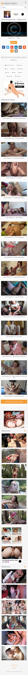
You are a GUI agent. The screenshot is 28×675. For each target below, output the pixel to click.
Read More (13, 60)
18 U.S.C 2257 (14, 665)
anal (7, 69)
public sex (10, 76)
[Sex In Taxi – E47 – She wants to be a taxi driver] (14, 622)
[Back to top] (26, 672)
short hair (18, 76)
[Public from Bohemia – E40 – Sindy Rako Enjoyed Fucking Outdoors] (14, 517)
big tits (13, 69)
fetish (21, 72)
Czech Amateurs (10, 65)
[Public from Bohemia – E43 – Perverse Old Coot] (14, 471)
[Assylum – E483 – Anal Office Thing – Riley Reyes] (14, 607)
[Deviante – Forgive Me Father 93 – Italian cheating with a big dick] (14, 638)
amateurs (20, 65)
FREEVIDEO (10, 3)
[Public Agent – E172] (14, 576)
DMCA (14, 668)
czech (7, 72)
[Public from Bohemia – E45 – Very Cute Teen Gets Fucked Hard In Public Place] (14, 440)
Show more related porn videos (14, 402)
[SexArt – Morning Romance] (14, 653)
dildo (14, 72)
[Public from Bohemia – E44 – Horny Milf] (14, 456)
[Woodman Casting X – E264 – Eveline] (14, 592)
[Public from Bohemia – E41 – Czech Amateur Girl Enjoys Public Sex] (14, 502)
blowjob (21, 69)
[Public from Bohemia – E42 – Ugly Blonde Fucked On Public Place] (14, 487)
